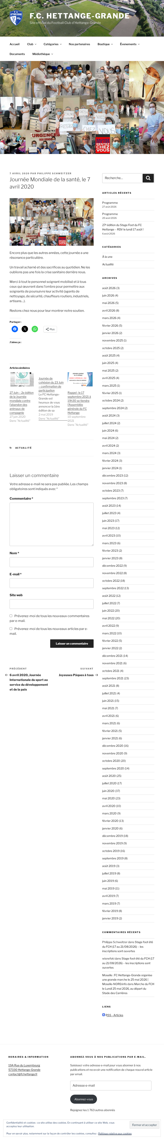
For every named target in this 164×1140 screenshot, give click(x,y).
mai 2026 (108, 303)
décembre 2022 (112, 565)
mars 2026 (109, 318)
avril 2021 (108, 715)
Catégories (51, 44)
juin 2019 (108, 880)
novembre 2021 (112, 663)
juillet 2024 (109, 423)
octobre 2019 (111, 851)
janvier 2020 (110, 828)
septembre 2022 (113, 588)
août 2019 (108, 866)
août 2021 (108, 685)
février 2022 (110, 640)
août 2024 (109, 415)
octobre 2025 (111, 348)
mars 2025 (109, 385)
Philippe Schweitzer (54, 173)
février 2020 (110, 820)
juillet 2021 (109, 693)
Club (30, 44)
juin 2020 (108, 791)
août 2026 (109, 288)
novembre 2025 (112, 340)
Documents (17, 54)
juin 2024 (108, 430)
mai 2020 (108, 798)
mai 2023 (108, 528)
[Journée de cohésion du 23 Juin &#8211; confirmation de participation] (53, 396)
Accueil (15, 44)
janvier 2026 (110, 333)
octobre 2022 (111, 580)
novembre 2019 (112, 843)
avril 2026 (108, 310)
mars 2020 (109, 813)
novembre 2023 (112, 483)
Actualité (23, 447)
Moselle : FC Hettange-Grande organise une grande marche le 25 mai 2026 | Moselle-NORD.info (127, 979)
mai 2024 (108, 438)
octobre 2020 (111, 760)
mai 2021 (108, 708)
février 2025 (110, 393)
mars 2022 (109, 633)
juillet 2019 (109, 873)
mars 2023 (109, 543)
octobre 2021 (110, 670)
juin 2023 (108, 520)
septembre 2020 (113, 768)
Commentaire (21, 498)
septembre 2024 (113, 408)
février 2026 (110, 325)
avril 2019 (108, 896)
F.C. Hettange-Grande (80, 15)
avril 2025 (108, 378)
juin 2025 (108, 363)
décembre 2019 (112, 835)
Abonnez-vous (83, 1099)
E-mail (16, 574)
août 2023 (109, 505)
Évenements (128, 44)
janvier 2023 (110, 558)
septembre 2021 (112, 678)
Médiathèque (41, 54)
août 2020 (109, 775)
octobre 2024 (111, 400)
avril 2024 (108, 445)
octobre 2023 (111, 490)
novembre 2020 (112, 753)
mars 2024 (109, 453)
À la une (107, 256)
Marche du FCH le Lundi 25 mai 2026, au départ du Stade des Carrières (128, 988)
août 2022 (108, 595)
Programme (110, 202)
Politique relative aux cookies (115, 1133)
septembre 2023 (113, 498)
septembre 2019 (113, 858)
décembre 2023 (112, 475)
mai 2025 (108, 370)
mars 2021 (109, 723)
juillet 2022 (109, 603)
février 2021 (110, 730)
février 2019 (110, 911)
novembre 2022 (112, 573)
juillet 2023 (109, 513)
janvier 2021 (110, 738)
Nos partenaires (79, 44)
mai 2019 (108, 888)
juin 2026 (108, 295)
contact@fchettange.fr (22, 1074)
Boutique (104, 44)
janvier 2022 (110, 648)
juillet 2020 (109, 783)
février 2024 (110, 460)
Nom (14, 553)
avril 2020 (108, 806)
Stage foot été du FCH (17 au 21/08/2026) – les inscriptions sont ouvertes (127, 946)
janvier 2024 (110, 468)
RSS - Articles (114, 1015)
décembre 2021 (112, 655)
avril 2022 (108, 625)
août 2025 (109, 355)
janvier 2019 (110, 918)
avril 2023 (108, 535)
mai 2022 (108, 618)
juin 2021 (108, 700)
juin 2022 (108, 610)
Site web (16, 595)
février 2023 (110, 550)
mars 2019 (109, 903)
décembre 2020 (112, 745)
